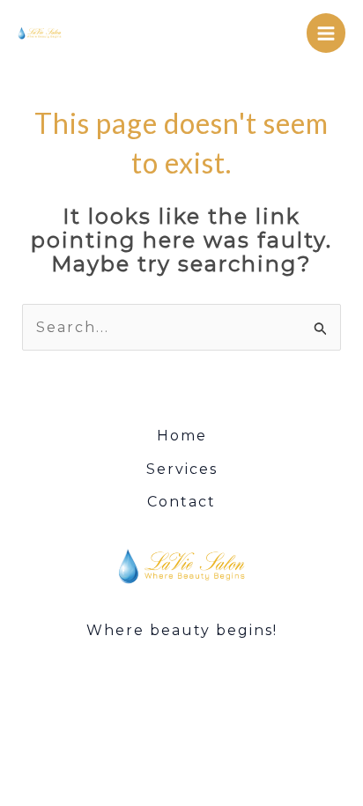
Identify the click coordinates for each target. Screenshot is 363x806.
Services (182, 469)
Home (182, 435)
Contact (181, 501)
